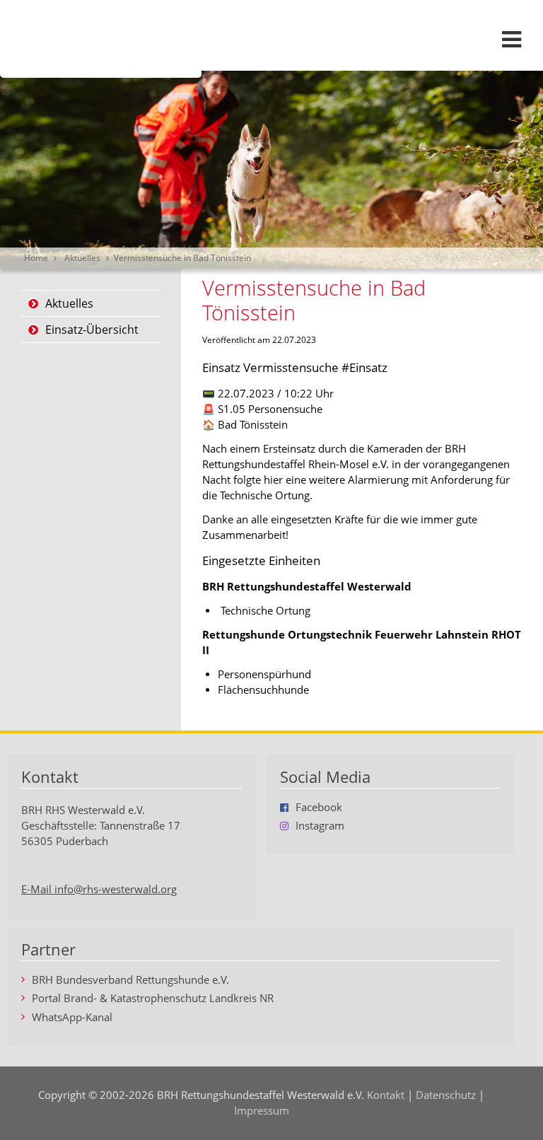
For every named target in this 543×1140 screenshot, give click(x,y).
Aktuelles (82, 258)
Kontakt (385, 1095)
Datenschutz (446, 1095)
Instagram (320, 826)
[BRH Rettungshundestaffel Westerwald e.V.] (271, 39)
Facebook (319, 808)
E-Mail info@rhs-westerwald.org (99, 889)
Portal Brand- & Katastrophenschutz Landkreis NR (153, 999)
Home (36, 258)
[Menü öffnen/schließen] (511, 39)
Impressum (261, 1110)
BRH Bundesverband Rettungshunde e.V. (130, 980)
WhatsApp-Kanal (72, 1018)
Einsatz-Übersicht (92, 329)
